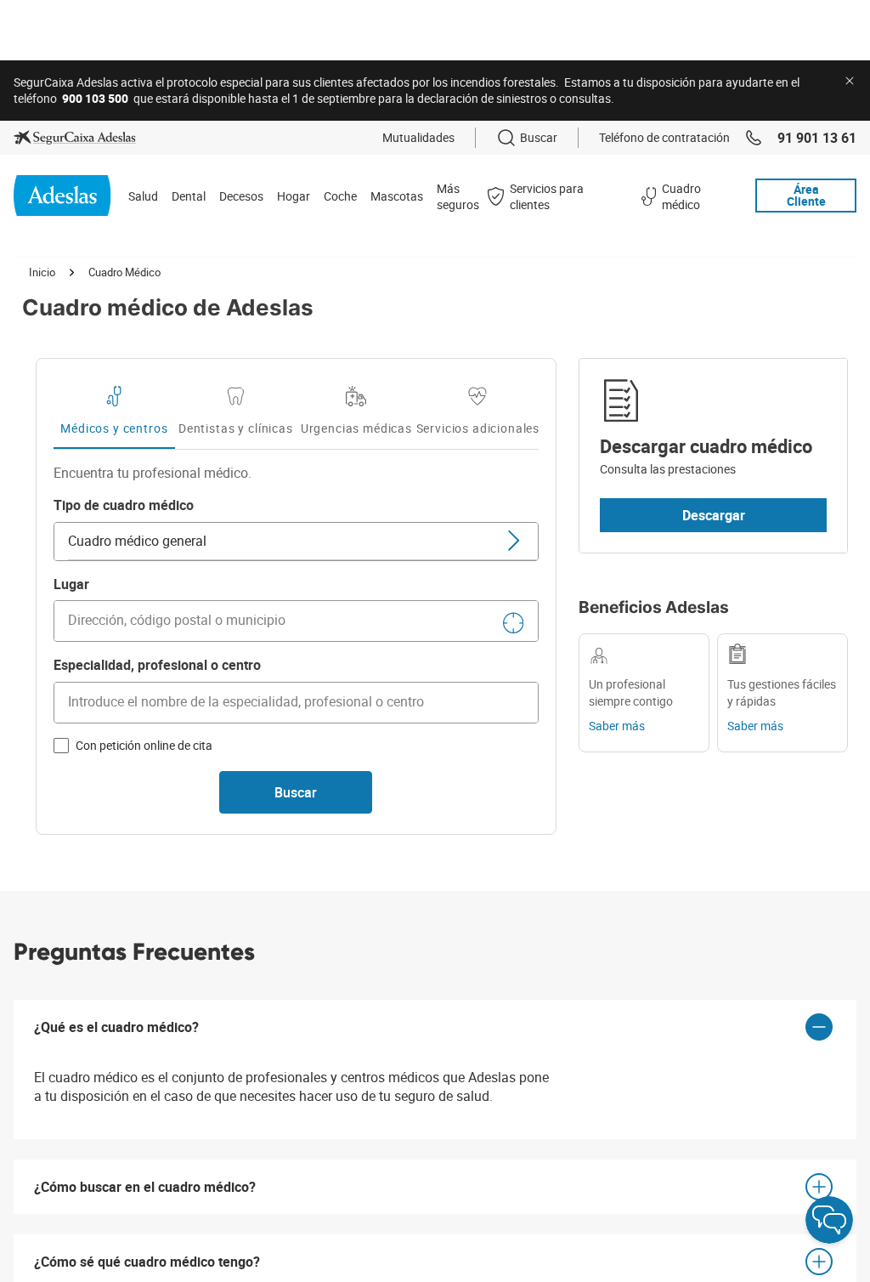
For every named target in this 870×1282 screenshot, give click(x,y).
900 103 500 (95, 98)
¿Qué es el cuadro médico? (116, 1027)
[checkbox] (61, 745)
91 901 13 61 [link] (816, 137)
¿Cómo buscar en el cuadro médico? (145, 1186)
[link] (75, 137)
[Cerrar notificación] (849, 81)
